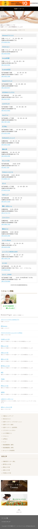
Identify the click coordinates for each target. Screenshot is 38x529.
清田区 (3, 392)
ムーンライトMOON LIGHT (10, 251)
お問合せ (5, 439)
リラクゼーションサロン (9, 430)
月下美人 (4, 126)
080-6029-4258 (6, 247)
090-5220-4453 (6, 235)
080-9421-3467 (6, 99)
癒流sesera (4, 326)
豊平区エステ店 (5, 366)
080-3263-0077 (6, 87)
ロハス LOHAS (6, 274)
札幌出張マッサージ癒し (9, 461)
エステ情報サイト (7, 433)
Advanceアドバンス (8, 35)
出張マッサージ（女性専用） (10, 427)
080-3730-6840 (6, 281)
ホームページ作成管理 (8, 450)
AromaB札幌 (5, 58)
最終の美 (4, 149)
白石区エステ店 (7, 16)
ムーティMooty (6, 240)
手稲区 (3, 379)
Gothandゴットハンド (8, 138)
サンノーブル (6, 160)
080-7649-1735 (6, 258)
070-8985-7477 (6, 179)
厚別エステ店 (4, 385)
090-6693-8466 (6, 53)
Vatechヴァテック (7, 81)
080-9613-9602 (6, 110)
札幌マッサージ (19, 8)
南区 (2, 372)
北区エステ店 (4, 352)
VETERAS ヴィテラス (8, 92)
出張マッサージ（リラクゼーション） (12, 421)
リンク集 (5, 518)
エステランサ (6, 103)
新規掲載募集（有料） (8, 447)
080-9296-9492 (6, 156)
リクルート (6, 436)
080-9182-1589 (6, 76)
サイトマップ (6, 521)
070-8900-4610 (6, 270)
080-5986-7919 (6, 224)
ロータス (4, 263)
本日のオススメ (7, 419)
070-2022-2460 (6, 133)
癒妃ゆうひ (5, 229)
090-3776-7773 (6, 213)
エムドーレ (5, 115)
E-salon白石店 (6, 69)
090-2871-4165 (6, 201)
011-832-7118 (5, 167)
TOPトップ (5, 194)
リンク (4, 441)
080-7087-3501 (6, 122)
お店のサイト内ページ (7, 399)
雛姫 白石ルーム (7, 206)
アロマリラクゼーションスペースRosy (11, 332)
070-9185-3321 (6, 42)
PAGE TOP (19, 512)
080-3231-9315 (6, 65)
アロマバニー (6, 46)
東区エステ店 (4, 359)
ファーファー (6, 217)
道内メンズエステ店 (6, 407)
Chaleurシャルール (7, 172)
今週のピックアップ (8, 416)
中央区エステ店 (5, 339)
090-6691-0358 (6, 144)
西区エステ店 (4, 346)
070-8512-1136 (6, 190)
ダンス (4, 183)
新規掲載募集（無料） (8, 444)
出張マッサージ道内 (8, 424)
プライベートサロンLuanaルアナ (10, 319)
